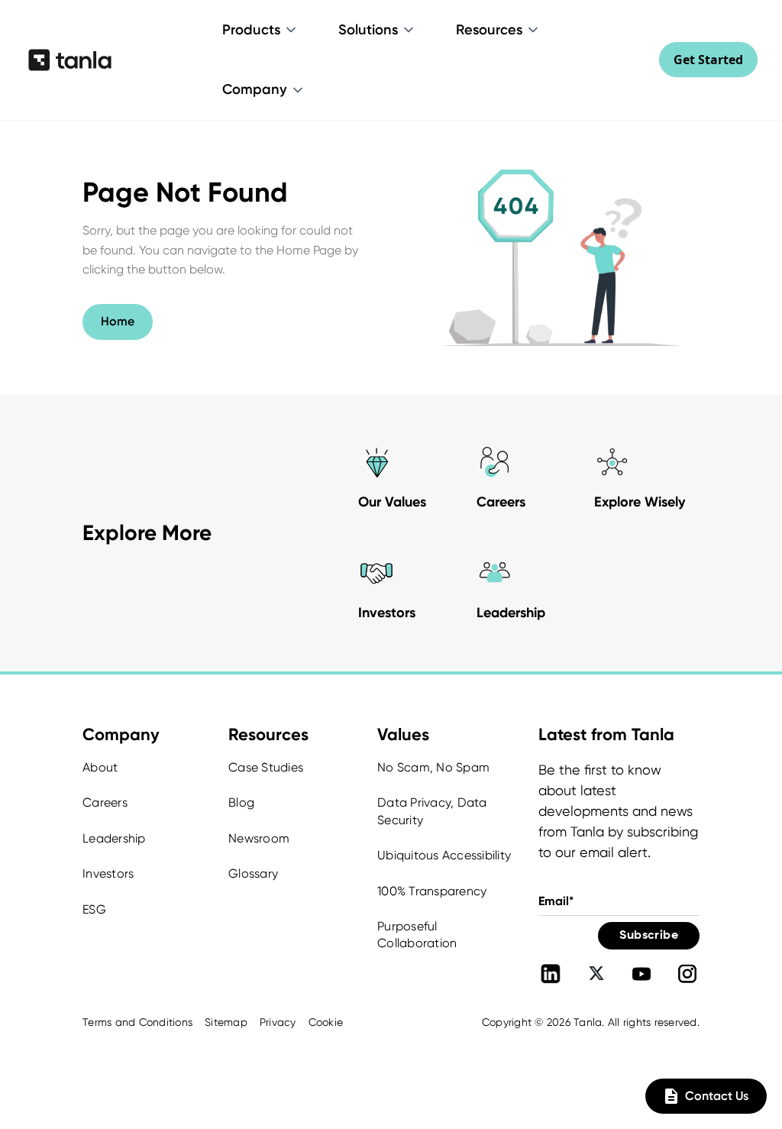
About (100, 767)
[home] (69, 59)
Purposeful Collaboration (417, 934)
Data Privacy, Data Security (432, 811)
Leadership (114, 838)
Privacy (278, 1022)
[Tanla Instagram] (687, 974)
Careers (105, 802)
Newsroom (258, 838)
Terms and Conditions (137, 1022)
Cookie (326, 1022)
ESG (94, 909)
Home (117, 321)
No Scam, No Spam (433, 767)
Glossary (253, 873)
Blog (241, 802)
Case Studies (265, 767)
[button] (260, 30)
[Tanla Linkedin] (550, 974)
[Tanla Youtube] (641, 974)
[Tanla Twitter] (596, 974)
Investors (108, 873)
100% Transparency (431, 891)
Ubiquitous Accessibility (444, 855)
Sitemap (226, 1022)
